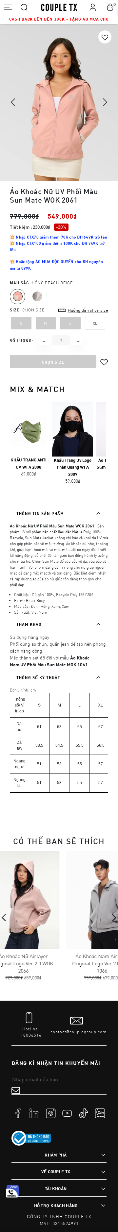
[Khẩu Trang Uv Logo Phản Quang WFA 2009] (72, 429)
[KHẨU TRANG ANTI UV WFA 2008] (28, 428)
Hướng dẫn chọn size (88, 310)
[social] (18, 1113)
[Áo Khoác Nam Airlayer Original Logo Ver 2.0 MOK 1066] (70, 900)
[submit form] (15, 1090)
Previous (5, 917)
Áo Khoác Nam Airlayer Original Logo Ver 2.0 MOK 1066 (70, 963)
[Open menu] (8, 7)
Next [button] (105, 97)
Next (113, 917)
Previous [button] (13, 108)
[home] (59, 7)
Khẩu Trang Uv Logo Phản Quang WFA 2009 (72, 467)
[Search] (24, 7)
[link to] (31, 1138)
